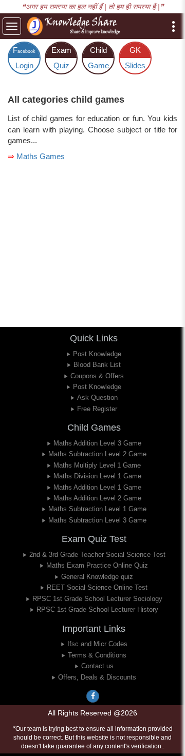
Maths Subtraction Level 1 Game (97, 509)
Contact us (97, 666)
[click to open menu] (173, 26)
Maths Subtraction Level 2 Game (97, 454)
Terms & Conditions (97, 655)
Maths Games (40, 156)
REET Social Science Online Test (97, 587)
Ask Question (97, 397)
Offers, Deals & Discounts (97, 677)
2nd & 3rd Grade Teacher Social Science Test (97, 554)
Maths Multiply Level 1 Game (97, 465)
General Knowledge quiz (97, 576)
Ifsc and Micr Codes (97, 644)
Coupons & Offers (97, 376)
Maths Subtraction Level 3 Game (97, 520)
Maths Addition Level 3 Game (97, 443)
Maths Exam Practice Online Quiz (97, 565)
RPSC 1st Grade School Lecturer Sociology (97, 599)
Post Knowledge (97, 354)
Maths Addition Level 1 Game (97, 487)
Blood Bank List (97, 365)
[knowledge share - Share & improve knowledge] (75, 26)
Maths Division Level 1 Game (97, 476)
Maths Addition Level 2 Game (97, 498)
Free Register (97, 409)
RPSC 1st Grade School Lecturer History (97, 609)
